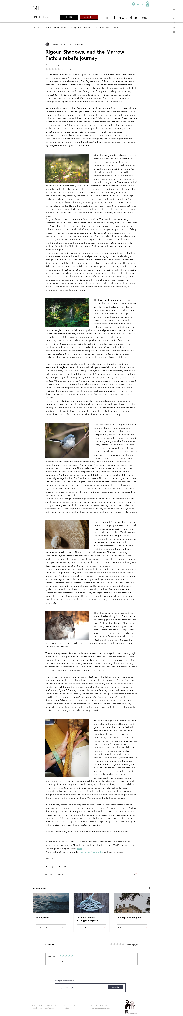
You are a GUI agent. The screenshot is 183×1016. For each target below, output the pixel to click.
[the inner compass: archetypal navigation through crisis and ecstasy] (92, 903)
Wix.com (51, 1008)
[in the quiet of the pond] (132, 903)
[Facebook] (174, 18)
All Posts (37, 27)
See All (147, 888)
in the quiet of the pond (129, 917)
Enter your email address (63, 980)
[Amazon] (174, 32)
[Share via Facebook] (46, 866)
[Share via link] (65, 866)
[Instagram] (174, 23)
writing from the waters (81, 27)
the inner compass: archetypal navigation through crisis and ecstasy (90, 919)
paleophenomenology (56, 27)
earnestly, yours (102, 27)
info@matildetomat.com (100, 1008)
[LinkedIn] (174, 27)
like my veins (42, 917)
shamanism (50, 858)
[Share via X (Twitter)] (53, 866)
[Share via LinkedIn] (59, 866)
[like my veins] (51, 903)
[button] (173, 10)
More (116, 27)
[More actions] (136, 44)
